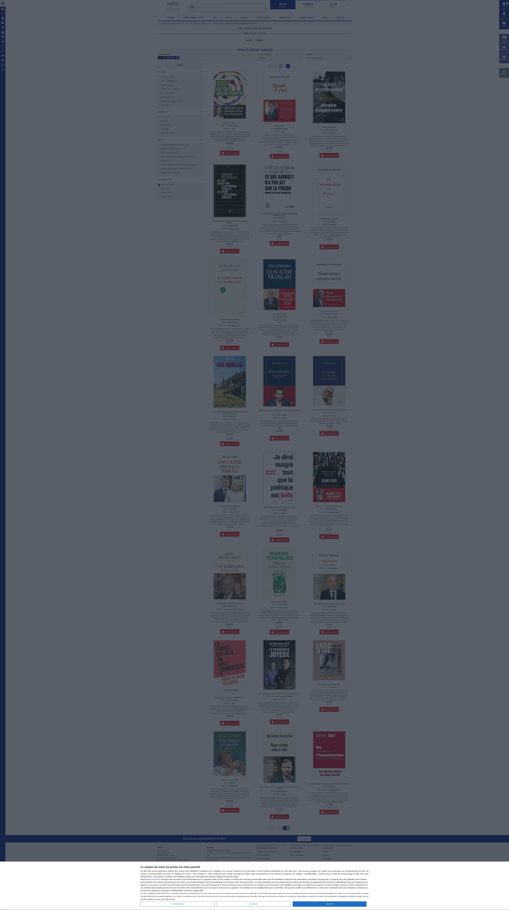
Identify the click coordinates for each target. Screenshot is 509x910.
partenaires (156, 879)
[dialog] (254, 886)
